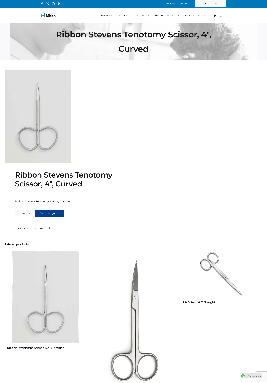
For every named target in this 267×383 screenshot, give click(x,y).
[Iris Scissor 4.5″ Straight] (221, 274)
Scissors (51, 228)
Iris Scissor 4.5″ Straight (199, 302)
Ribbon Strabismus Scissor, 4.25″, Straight (35, 348)
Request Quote (49, 213)
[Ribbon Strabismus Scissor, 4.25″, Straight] (45, 297)
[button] (221, 15)
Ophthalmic (37, 228)
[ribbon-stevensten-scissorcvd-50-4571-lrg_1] (66, 116)
